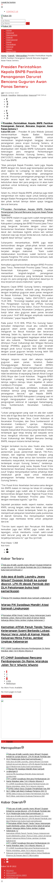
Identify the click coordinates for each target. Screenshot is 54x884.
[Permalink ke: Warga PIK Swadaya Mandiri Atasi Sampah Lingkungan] (26, 598)
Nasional (32, 95)
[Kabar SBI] (6, 15)
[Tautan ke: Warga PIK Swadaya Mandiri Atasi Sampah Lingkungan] (29, 771)
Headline (12, 95)
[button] (28, 23)
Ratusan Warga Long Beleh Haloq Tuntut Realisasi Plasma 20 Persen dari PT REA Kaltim (28, 854)
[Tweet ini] (7, 102)
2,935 (8, 681)
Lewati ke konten (8, 2)
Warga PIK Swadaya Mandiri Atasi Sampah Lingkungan (25, 606)
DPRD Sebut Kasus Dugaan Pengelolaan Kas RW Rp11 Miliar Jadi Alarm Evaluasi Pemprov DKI (27, 794)
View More (6, 696)
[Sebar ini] (6, 99)
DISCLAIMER (11, 873)
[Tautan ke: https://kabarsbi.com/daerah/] (24, 802)
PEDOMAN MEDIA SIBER (16, 875)
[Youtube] (7, 552)
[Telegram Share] (7, 104)
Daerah (4, 95)
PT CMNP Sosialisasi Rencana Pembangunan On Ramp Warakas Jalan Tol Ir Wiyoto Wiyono (24, 661)
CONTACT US (12, 877)
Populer (9, 741)
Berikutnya (10, 683)
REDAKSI (10, 870)
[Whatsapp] (7, 107)
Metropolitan (22, 95)
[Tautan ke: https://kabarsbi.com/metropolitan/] (22, 748)
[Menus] (2, 4)
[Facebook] (7, 550)
